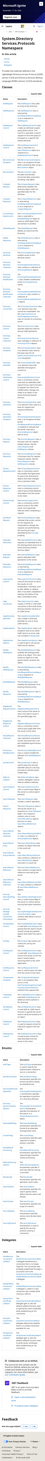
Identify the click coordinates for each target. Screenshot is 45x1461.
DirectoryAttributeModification (8, 277)
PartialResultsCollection (30, 735)
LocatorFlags (8, 1135)
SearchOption (8, 1186)
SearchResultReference (27, 824)
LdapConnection (27, 314)
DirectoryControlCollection (7, 338)
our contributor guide (15, 1374)
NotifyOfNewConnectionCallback (8, 1286)
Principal (34, 533)
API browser (20, 31)
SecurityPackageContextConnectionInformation (8, 914)
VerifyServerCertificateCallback (8, 1335)
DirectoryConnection (29, 306)
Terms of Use (32, 1454)
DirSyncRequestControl (30, 468)
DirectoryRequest (28, 439)
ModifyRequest (9, 682)
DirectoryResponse (25, 432)
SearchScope (8, 1201)
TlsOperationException (30, 977)
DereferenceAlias (10, 1076)
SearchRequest (24, 447)
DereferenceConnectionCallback (8, 1259)
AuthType (7, 1064)
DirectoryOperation (28, 402)
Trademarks (6, 1457)
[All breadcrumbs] (4, 32)
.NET (10, 31)
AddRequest (8, 103)
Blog (34, 1447)
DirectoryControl (27, 326)
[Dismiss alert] (41, 4)
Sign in (40, 26)
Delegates (8, 65)
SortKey (6, 941)
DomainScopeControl (29, 500)
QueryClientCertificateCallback (8, 1301)
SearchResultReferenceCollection (8, 882)
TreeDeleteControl (28, 995)
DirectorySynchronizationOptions (9, 1106)
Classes (7, 59)
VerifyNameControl (28, 1007)
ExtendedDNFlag (9, 1123)
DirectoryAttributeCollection (7, 264)
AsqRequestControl (28, 125)
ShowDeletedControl (29, 924)
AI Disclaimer (7, 1447)
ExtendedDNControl (29, 540)
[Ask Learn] (37, 32)
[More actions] (41, 32)
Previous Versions (22, 1447)
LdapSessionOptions (29, 640)
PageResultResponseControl (7, 723)
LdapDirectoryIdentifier (30, 616)
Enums (6, 62)
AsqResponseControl (29, 145)
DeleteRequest (9, 228)
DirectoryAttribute (28, 252)
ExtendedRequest (28, 555)
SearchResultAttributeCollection (8, 833)
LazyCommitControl (29, 579)
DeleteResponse (27, 238)
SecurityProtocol (9, 1223)
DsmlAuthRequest (28, 518)
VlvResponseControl (29, 1034)
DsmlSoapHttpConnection (28, 316)
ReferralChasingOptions (29, 1165)
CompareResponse (28, 199)
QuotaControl (8, 762)
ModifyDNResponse (29, 667)
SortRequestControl (29, 950)
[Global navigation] (2, 26)
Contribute (6, 1451)
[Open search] (34, 26)
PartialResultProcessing (29, 1150)
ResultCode (34, 636)
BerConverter (23, 167)
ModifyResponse (27, 691)
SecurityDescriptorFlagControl (9, 897)
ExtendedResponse (28, 564)
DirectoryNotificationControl (7, 377)
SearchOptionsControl (30, 787)
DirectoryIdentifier (28, 362)
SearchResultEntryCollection (29, 855)
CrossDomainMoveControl (31, 213)
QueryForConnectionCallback (27, 1274)
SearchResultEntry (25, 819)
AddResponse (8, 111)
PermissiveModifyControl (31, 750)
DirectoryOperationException (7, 416)
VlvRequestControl (28, 1021)
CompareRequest (28, 184)
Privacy (16, 1451)
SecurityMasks (9, 1211)
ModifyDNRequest (25, 218)
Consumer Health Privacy (12, 1454)
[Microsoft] (22, 26)
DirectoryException (28, 348)
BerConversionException (31, 160)
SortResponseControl (29, 968)
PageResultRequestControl (28, 709)
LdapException (9, 628)
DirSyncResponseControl (7, 488)
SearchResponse (24, 150)
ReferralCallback (27, 777)
